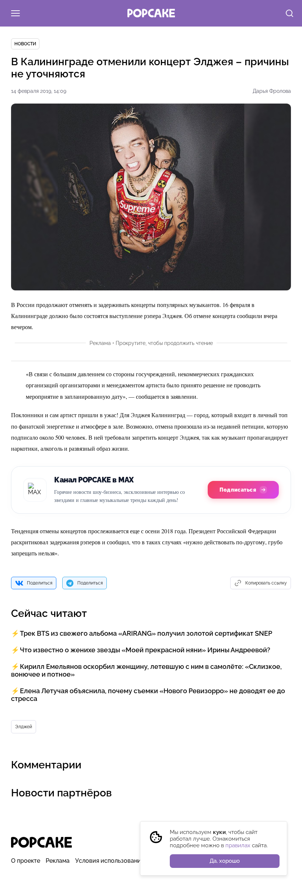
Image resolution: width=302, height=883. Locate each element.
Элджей (23, 726)
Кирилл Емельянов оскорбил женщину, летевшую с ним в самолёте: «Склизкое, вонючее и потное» (146, 670)
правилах (237, 845)
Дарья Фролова (272, 91)
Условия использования (109, 860)
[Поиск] (289, 14)
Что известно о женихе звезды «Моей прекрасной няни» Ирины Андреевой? (145, 650)
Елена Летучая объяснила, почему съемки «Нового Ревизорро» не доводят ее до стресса (148, 694)
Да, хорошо (225, 861)
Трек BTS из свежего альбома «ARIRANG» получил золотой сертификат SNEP (146, 633)
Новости (25, 43)
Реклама (58, 860)
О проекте (25, 860)
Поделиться (39, 583)
